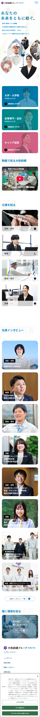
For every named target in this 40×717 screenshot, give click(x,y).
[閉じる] (38, 676)
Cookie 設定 (20, 702)
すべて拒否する (20, 708)
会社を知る (7, 663)
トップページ (8, 658)
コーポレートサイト (9, 652)
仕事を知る (7, 672)
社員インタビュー (9, 667)
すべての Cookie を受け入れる (20, 713)
